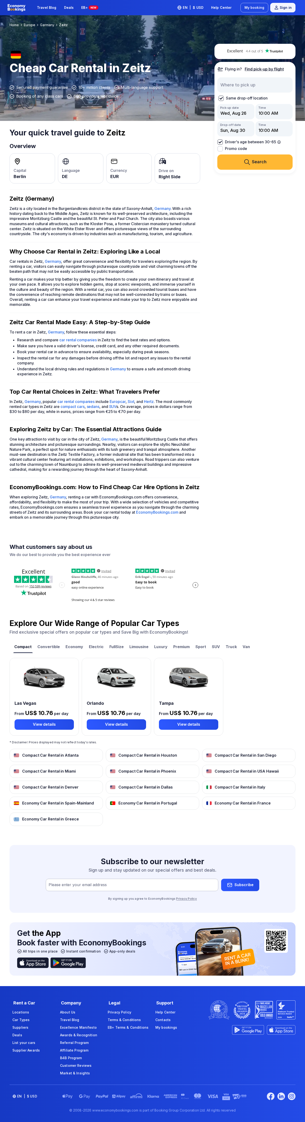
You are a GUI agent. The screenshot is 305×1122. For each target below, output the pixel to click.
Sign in (286, 7)
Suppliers (20, 1027)
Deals (69, 7)
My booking (254, 7)
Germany (162, 208)
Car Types (21, 1020)
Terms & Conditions (124, 1020)
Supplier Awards (26, 1050)
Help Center (221, 7)
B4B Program (71, 1058)
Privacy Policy (186, 898)
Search (259, 161)
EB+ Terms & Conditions (128, 1027)
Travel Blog (46, 7)
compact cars (73, 406)
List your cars (23, 1043)
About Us (67, 1012)
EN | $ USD (193, 7)
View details (44, 724)
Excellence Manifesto (78, 1027)
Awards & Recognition (78, 1035)
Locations (20, 1012)
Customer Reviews (76, 1065)
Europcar (118, 401)
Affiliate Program (74, 1050)
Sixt (131, 401)
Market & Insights (75, 1073)
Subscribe (244, 884)
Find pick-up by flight (264, 69)
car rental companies (78, 340)
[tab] (23, 647)
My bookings (166, 1027)
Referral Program (74, 1043)
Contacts (163, 1020)
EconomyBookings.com (157, 512)
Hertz (149, 401)
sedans (93, 406)
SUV (113, 406)
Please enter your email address (78, 884)
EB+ (88, 7)
